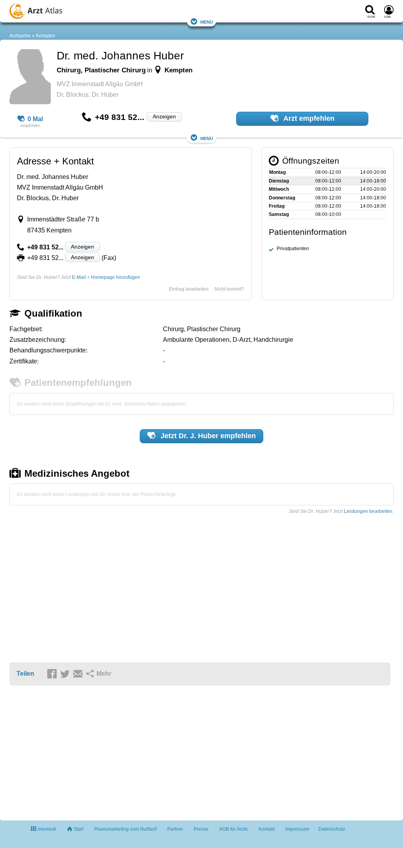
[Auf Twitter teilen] (66, 674)
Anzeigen (164, 116)
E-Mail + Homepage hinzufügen (106, 277)
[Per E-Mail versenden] (79, 674)
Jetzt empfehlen (207, 436)
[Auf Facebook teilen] (53, 674)
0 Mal (35, 119)
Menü (206, 21)
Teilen (25, 673)
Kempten (45, 36)
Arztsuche (20, 36)
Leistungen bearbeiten (368, 511)
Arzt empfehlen (308, 118)
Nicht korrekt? (229, 289)
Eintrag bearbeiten (189, 289)
